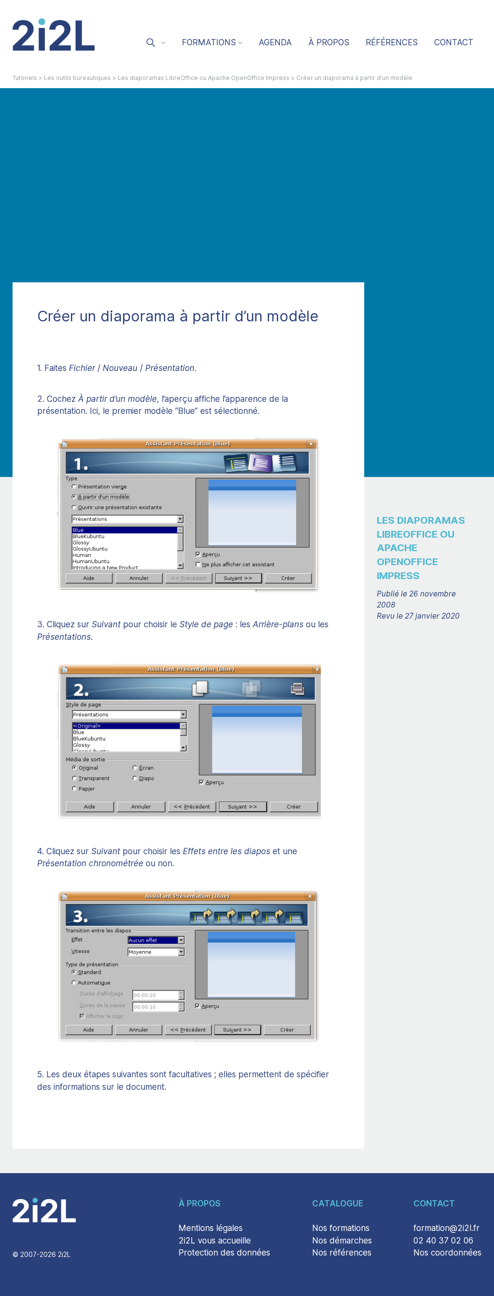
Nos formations (341, 1228)
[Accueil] (54, 34)
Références (392, 42)
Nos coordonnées (447, 1252)
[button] (155, 44)
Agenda (275, 42)
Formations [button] (209, 42)
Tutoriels (25, 77)
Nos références (341, 1252)
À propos (328, 42)
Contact (453, 42)
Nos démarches (342, 1240)
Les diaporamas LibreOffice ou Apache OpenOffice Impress (203, 77)
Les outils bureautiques (77, 77)
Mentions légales (210, 1228)
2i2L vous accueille (214, 1240)
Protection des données (224, 1252)
